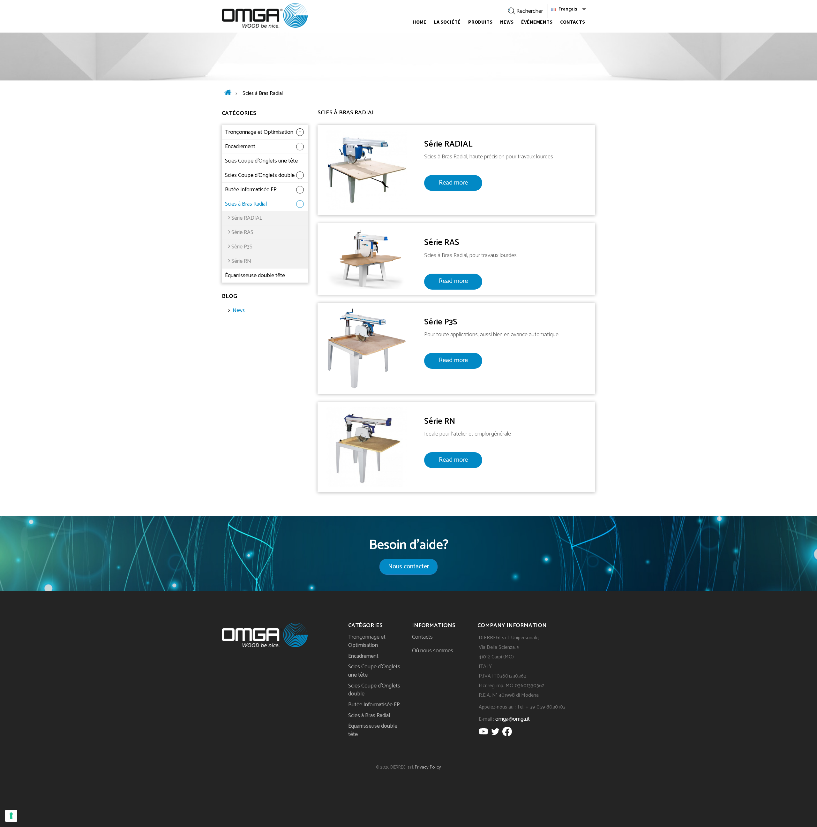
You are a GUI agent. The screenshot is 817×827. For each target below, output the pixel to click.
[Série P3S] (366, 348)
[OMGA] (265, 15)
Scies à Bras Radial (246, 204)
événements (536, 22)
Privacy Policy (428, 767)
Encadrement (240, 146)
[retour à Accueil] (228, 93)
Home (419, 22)
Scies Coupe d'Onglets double (260, 175)
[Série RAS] (366, 258)
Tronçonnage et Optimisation (259, 132)
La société (447, 22)
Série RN (241, 261)
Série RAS (242, 232)
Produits (480, 22)
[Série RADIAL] (366, 170)
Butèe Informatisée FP (251, 189)
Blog (229, 296)
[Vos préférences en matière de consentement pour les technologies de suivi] (11, 816)
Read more (453, 183)
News (506, 22)
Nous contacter (408, 566)
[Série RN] (366, 447)
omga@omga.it (512, 719)
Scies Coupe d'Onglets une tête (261, 161)
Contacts (572, 22)
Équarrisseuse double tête (255, 275)
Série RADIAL (246, 218)
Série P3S (241, 247)
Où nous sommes (432, 651)
